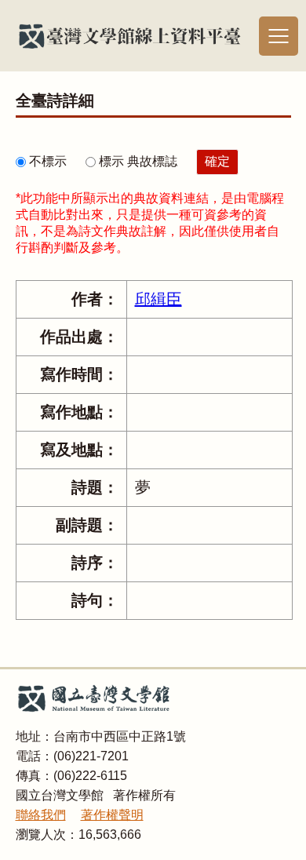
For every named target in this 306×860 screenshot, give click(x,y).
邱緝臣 (158, 299)
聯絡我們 (41, 815)
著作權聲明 (112, 815)
